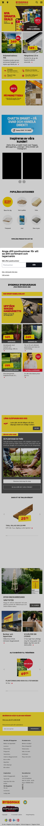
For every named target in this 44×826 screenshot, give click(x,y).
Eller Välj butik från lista (9, 272)
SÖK (34, 265)
